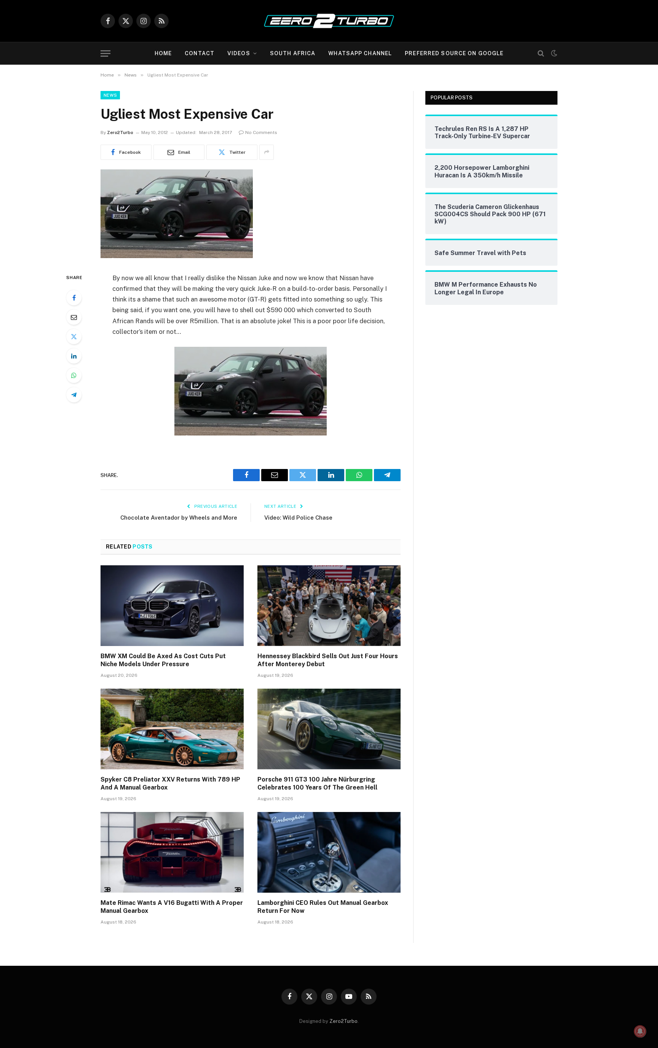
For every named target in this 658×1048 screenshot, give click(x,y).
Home (163, 53)
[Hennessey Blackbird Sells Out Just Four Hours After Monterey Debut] (329, 605)
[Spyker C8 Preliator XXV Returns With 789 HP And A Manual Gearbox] (172, 729)
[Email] (73, 317)
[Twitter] (73, 336)
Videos (238, 53)
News (110, 95)
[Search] (541, 53)
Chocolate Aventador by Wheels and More (178, 517)
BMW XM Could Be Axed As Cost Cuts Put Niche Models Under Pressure (163, 660)
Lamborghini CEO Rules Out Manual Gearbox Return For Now (322, 907)
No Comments (261, 132)
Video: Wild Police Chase (298, 517)
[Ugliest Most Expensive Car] (177, 256)
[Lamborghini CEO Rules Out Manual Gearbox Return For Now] (329, 852)
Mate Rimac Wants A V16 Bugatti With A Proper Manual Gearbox (172, 907)
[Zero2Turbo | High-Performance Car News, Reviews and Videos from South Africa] (329, 21)
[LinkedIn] (73, 356)
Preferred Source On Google (454, 53)
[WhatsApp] (73, 375)
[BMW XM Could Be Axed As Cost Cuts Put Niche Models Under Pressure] (172, 605)
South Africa (292, 53)
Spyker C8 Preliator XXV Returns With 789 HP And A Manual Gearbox (170, 783)
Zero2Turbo (120, 132)
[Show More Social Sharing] (266, 152)
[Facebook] (73, 297)
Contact (199, 53)
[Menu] (105, 53)
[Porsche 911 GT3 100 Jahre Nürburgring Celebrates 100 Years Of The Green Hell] (329, 729)
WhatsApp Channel (360, 53)
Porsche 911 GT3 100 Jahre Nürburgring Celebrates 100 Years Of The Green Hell (317, 783)
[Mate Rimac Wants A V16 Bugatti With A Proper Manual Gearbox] (172, 852)
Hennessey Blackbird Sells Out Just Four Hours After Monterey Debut (327, 660)
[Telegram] (73, 394)
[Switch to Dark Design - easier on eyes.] (553, 53)
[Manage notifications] (640, 1031)
